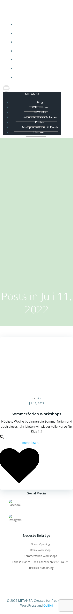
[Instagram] (15, 520)
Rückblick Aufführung (40, 568)
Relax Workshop (40, 550)
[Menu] (36, 88)
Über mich (40, 77)
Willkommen (40, 33)
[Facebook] (15, 505)
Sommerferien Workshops (40, 556)
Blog (40, 24)
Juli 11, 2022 (36, 403)
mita (38, 398)
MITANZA (40, 42)
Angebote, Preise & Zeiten (40, 51)
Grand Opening (40, 544)
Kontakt (40, 60)
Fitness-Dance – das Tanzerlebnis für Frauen (40, 562)
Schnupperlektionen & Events (40, 68)
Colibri (48, 605)
